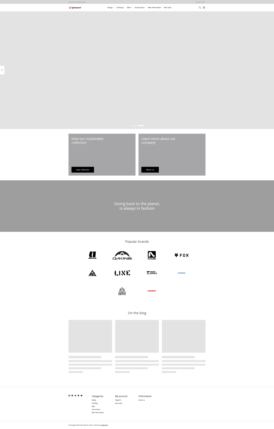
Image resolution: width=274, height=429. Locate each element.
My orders (119, 403)
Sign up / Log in (200, 2)
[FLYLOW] (151, 255)
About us (141, 400)
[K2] (92, 273)
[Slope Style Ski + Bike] (74, 7)
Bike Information (154, 7)
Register (118, 400)
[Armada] (92, 255)
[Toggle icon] (199, 8)
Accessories (96, 409)
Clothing (95, 403)
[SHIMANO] (181, 273)
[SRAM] (151, 291)
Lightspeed (104, 425)
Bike (93, 406)
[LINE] (122, 273)
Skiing (94, 400)
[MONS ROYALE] (151, 273)
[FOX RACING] (181, 255)
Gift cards (167, 7)
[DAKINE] (122, 255)
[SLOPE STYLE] (122, 291)
